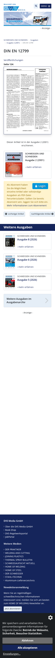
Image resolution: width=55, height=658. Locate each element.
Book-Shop (10, 529)
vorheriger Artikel (15, 213)
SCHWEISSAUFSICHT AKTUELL (20, 563)
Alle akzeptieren (27, 647)
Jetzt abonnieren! (12, 608)
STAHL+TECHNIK (13, 576)
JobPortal (9, 536)
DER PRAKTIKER (13, 549)
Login (42, 186)
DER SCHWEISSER (14, 573)
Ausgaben (34, 40)
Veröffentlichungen (13, 60)
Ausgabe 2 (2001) (13, 43)
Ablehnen (27, 640)
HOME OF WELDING (15, 566)
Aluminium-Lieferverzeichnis (20, 580)
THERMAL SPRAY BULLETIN (18, 559)
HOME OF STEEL (13, 570)
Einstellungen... (11, 654)
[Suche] (36, 6)
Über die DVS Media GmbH (19, 526)
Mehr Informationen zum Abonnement (27, 205)
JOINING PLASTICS (14, 556)
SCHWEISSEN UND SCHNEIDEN (16, 40)
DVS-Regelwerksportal (16, 533)
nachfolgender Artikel (41, 213)
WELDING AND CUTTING (17, 552)
